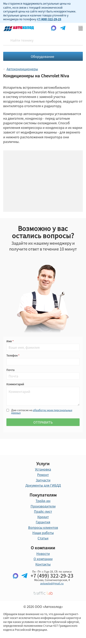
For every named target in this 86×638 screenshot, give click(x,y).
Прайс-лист (43, 511)
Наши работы (43, 532)
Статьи (43, 538)
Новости (43, 553)
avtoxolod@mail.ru (52, 583)
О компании (43, 558)
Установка (43, 469)
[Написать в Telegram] (24, 582)
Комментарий (15, 384)
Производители (43, 506)
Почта (10, 370)
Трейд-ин (43, 500)
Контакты (43, 564)
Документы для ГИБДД (43, 485)
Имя (9, 341)
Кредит (43, 516)
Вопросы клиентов (43, 527)
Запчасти (43, 480)
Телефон (12, 355)
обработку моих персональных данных (41, 411)
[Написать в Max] (15, 582)
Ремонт (43, 474)
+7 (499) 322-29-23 (49, 19)
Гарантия (43, 522)
